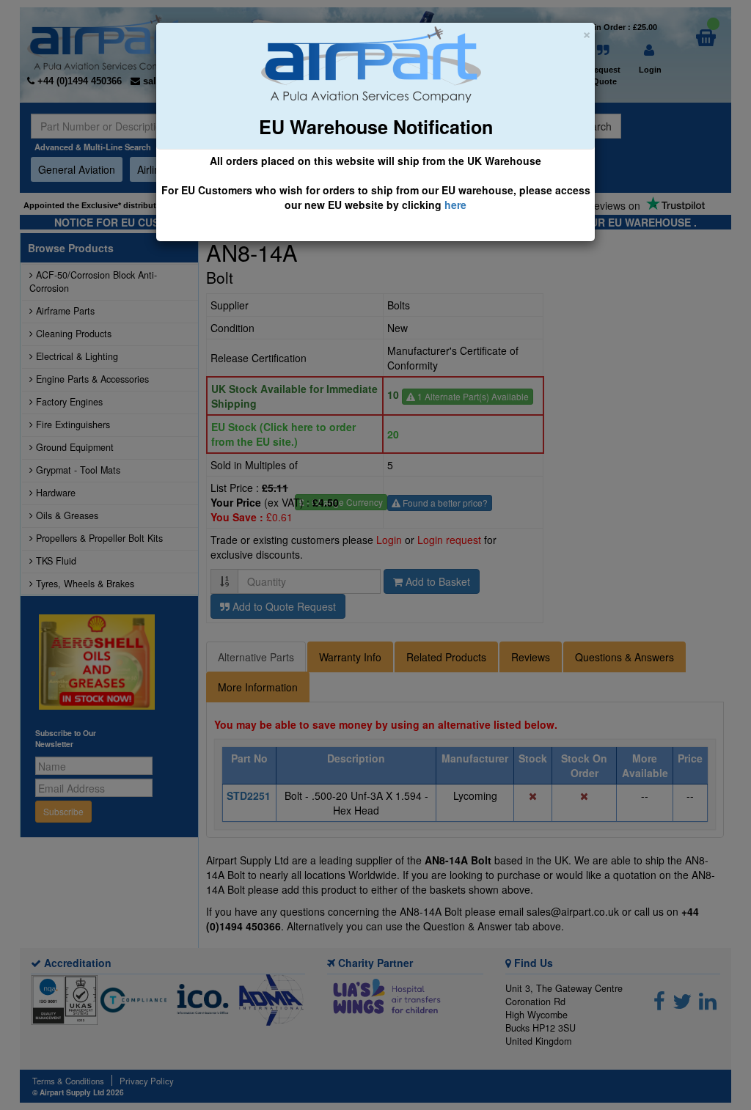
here (455, 204)
